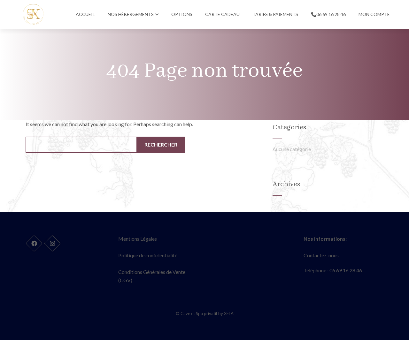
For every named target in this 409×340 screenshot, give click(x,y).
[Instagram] (52, 243)
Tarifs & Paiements (275, 14)
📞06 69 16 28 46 (328, 14)
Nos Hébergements (131, 14)
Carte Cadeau (222, 14)
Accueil (85, 14)
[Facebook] (34, 243)
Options (181, 14)
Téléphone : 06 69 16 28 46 (333, 270)
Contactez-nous (321, 255)
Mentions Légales (137, 239)
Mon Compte (374, 14)
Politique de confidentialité (147, 255)
